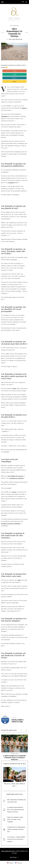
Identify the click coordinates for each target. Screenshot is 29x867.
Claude (14, 71)
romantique (4, 116)
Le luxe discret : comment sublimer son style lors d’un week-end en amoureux (16, 839)
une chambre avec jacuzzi (15, 476)
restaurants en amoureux (16, 478)
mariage (24, 108)
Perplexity (14, 78)
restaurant (11, 182)
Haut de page (13, 857)
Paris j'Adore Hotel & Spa (15, 39)
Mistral (14, 81)
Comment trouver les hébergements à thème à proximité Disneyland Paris (16, 829)
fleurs (14, 388)
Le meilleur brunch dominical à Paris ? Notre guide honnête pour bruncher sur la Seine (15, 809)
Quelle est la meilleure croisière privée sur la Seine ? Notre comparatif (15, 819)
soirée (19, 580)
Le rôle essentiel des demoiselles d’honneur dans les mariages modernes (14, 757)
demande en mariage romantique (10, 523)
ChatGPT (14, 74)
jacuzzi (14, 492)
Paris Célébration (14, 25)
